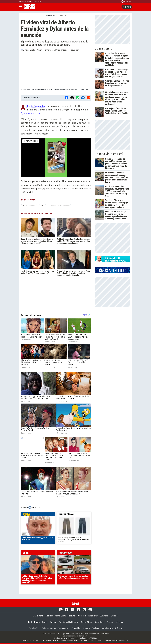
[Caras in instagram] (61, 609)
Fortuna (71, 615)
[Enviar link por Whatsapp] (77, 97)
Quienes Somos (49, 628)
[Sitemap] (90, 609)
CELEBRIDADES (50, 16)
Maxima (119, 622)
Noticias (49, 615)
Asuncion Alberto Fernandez (59, 206)
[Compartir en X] (72, 97)
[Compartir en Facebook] (66, 97)
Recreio (110, 622)
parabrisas (74, 553)
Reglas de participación (102, 628)
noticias (38, 514)
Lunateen (104, 615)
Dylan (42, 206)
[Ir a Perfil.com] (127, 2)
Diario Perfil (38, 615)
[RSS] (84, 609)
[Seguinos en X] (72, 609)
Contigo (52, 622)
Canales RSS (34, 628)
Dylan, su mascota (30, 113)
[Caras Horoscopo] (112, 272)
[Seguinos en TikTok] (78, 609)
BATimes (114, 615)
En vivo (128, 7)
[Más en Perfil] (34, 507)
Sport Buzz (99, 622)
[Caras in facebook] (66, 609)
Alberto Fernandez (28, 206)
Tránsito (118, 628)
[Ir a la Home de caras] (29, 8)
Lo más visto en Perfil (109, 154)
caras (38, 553)
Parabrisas (93, 615)
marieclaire (74, 514)
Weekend (82, 615)
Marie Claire (60, 615)
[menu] (20, 7)
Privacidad (76, 628)
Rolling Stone (86, 622)
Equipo (86, 628)
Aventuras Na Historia (68, 622)
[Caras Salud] (112, 261)
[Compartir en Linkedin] (83, 97)
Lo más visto (103, 48)
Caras (44, 622)
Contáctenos (63, 628)
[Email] (88, 97)
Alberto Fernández (35, 106)
